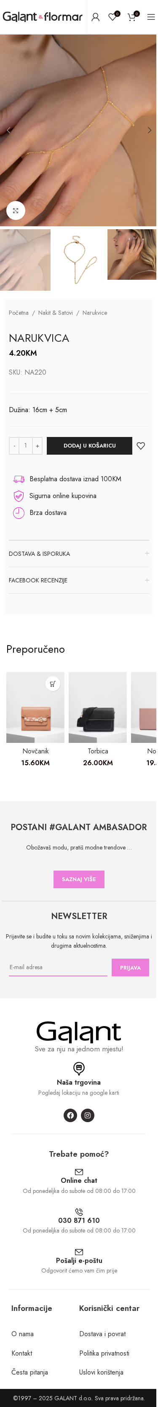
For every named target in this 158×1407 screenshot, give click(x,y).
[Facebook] (70, 1115)
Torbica (98, 751)
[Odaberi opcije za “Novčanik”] (53, 683)
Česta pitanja (29, 1372)
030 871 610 (79, 1220)
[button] (8, 130)
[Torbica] (98, 707)
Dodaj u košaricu (90, 446)
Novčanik (35, 751)
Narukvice (95, 312)
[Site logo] (43, 16)
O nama (22, 1334)
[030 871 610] (79, 1212)
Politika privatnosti (104, 1353)
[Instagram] (87, 1115)
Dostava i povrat (102, 1334)
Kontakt (21, 1353)
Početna (19, 312)
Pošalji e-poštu (79, 1260)
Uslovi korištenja (101, 1372)
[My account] (95, 16)
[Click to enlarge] (15, 210)
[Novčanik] (35, 707)
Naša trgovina (79, 1082)
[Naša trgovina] (79, 1069)
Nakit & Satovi (55, 312)
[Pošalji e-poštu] (79, 1252)
